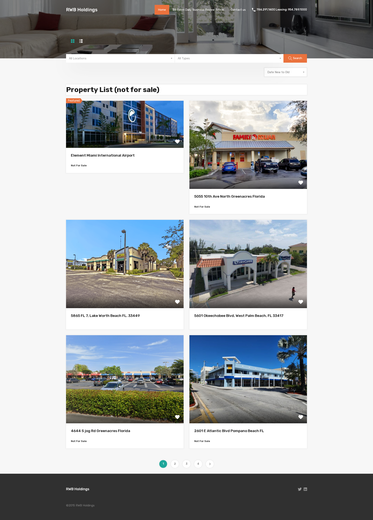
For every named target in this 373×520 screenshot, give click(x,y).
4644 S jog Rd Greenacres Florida (100, 431)
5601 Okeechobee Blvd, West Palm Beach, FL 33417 (238, 315)
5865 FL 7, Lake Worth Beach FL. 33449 (105, 315)
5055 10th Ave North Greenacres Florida (229, 196)
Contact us (238, 9)
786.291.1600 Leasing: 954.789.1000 (281, 9)
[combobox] (120, 58)
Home (162, 9)
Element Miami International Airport (103, 155)
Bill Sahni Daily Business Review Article (198, 9)
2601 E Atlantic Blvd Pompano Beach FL (229, 431)
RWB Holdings (82, 9)
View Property (124, 138)
